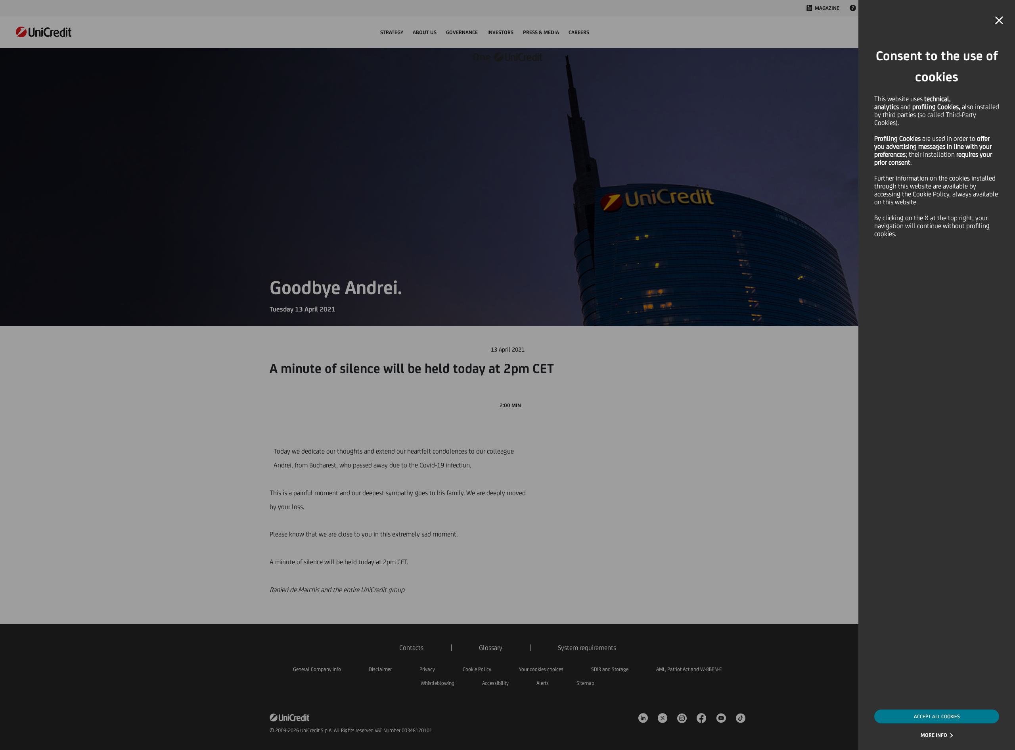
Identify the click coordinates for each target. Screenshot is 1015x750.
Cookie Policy (931, 194)
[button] (999, 20)
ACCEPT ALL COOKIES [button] (937, 716)
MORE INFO (934, 735)
